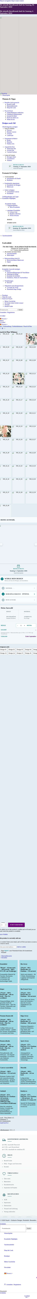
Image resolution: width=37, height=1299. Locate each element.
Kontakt (6, 1166)
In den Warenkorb (16, 925)
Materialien (7, 1181)
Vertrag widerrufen (9, 1211)
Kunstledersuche (9, 1184)
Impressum (7, 1202)
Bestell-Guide (8, 1160)
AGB (5, 1199)
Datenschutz (7, 1205)
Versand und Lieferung (11, 1208)
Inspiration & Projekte (10, 1187)
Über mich (7, 1178)
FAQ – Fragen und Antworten (13, 1163)
